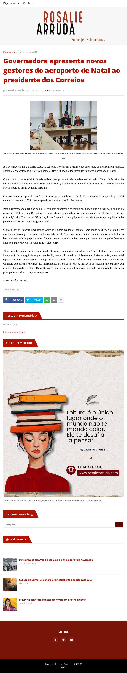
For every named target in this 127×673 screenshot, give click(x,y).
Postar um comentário (14, 331)
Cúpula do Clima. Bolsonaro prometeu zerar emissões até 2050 (55, 579)
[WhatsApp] (47, 300)
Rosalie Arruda (63, 664)
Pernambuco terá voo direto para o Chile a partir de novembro (56, 559)
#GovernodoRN (28, 52)
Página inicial (10, 52)
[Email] (54, 300)
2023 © (78, 664)
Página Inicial (11, 3)
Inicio (63, 667)
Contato (28, 3)
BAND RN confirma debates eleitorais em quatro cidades (52, 599)
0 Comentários (56, 90)
